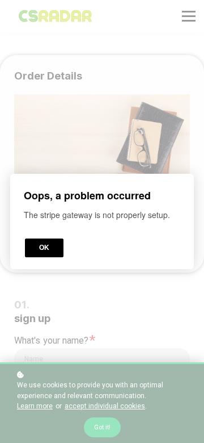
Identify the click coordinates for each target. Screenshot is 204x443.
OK (44, 248)
